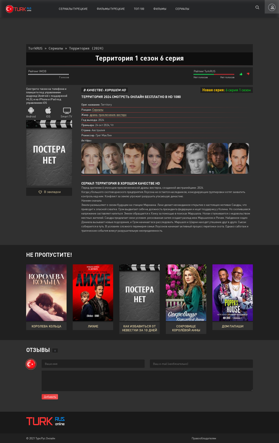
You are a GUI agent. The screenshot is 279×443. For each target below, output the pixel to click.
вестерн (121, 114)
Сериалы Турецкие (73, 8)
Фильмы (159, 8)
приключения (107, 114)
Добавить (50, 396)
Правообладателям (204, 438)
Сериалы (182, 8)
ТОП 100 (139, 8)
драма (93, 114)
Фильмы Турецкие (111, 8)
